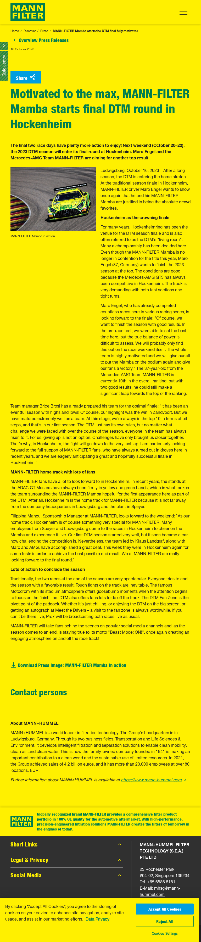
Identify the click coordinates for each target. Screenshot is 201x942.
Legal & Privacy (29, 859)
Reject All (164, 921)
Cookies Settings (165, 933)
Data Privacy (97, 918)
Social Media (26, 875)
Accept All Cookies (164, 909)
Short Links (23, 844)
